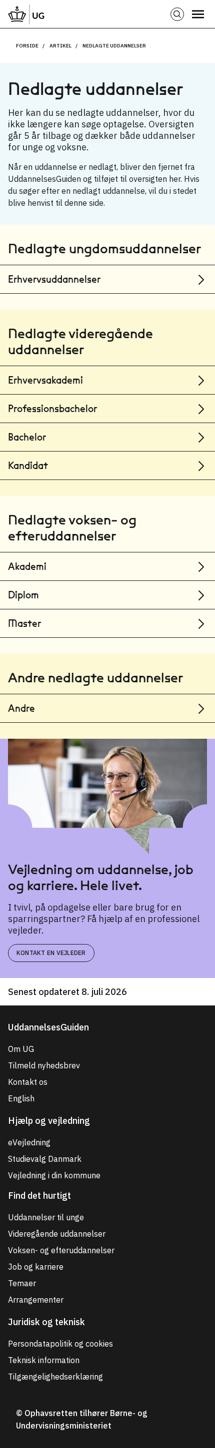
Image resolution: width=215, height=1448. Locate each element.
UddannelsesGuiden (48, 1027)
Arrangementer (36, 1300)
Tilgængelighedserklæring (55, 1377)
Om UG (21, 1049)
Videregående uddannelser (57, 1234)
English (21, 1098)
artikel (61, 45)
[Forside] (26, 14)
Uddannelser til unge (46, 1217)
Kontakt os (28, 1082)
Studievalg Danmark (45, 1159)
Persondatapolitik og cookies (60, 1344)
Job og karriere (36, 1267)
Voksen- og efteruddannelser (61, 1250)
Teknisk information (44, 1360)
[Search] (177, 14)
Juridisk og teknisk (46, 1322)
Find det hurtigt (39, 1195)
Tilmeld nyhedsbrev (44, 1065)
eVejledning (29, 1142)
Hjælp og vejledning (49, 1120)
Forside (27, 45)
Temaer (22, 1283)
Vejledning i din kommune (54, 1175)
